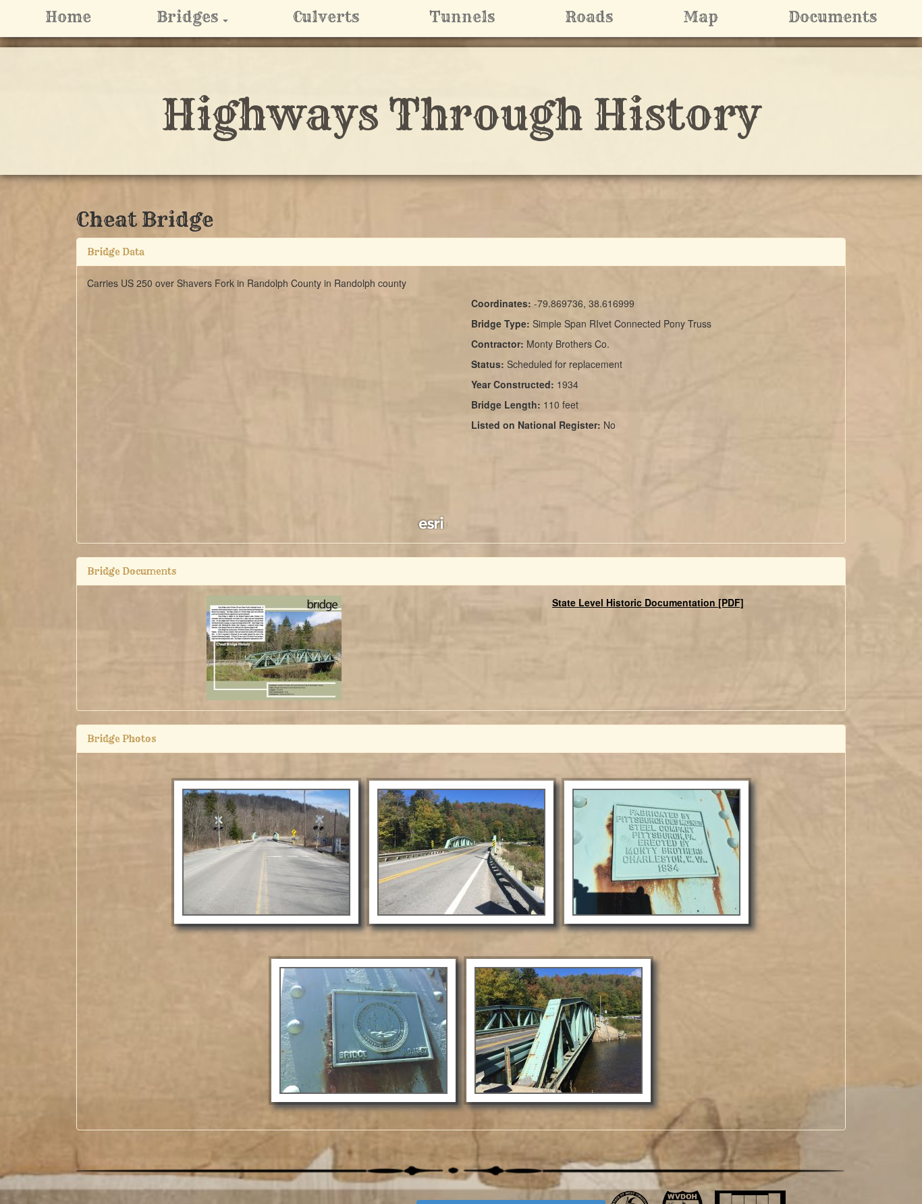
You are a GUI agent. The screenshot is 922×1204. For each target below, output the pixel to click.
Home (68, 16)
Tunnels (462, 16)
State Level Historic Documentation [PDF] (648, 602)
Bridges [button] (207, 16)
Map (700, 16)
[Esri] (432, 522)
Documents (832, 16)
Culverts (326, 16)
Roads (589, 16)
